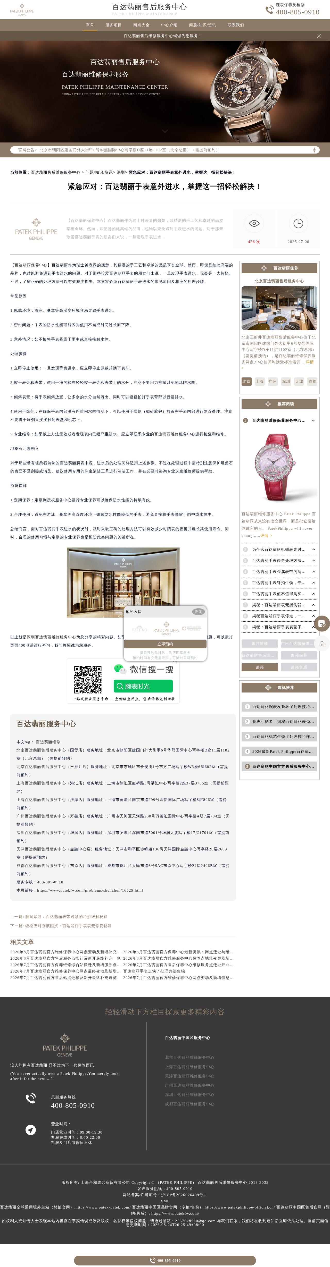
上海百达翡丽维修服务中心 (189, 1067)
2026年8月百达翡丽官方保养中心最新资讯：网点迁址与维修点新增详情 (188, 952)
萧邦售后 (299, 667)
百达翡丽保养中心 (30, 265)
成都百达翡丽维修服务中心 (189, 1104)
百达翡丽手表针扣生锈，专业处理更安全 (289, 583)
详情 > (266, 536)
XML (165, 1201)
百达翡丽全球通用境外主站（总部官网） (37, 1207)
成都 (312, 381)
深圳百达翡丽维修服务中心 (51, 637)
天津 (299, 381)
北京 (246, 381)
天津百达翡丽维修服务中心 (189, 1076)
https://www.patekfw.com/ (175, 1213)
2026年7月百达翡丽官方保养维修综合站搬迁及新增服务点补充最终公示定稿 (80, 965)
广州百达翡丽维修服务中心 (189, 1085)
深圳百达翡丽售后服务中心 (41, 833)
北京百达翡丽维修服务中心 (189, 1057)
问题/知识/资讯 (202, 25)
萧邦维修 (260, 643)
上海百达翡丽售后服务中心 (41, 783)
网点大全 (141, 25)
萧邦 (260, 667)
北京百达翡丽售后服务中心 (41, 750)
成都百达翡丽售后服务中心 (41, 866)
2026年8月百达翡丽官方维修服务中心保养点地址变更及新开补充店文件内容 (193, 958)
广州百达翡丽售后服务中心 (41, 816)
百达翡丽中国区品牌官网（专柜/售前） (167, 1207)
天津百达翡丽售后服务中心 (41, 849)
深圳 (121, 172)
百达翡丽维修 (166, 434)
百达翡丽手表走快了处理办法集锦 (154, 971)
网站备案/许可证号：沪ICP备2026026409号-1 (165, 1195)
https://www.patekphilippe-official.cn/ (240, 1207)
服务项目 (113, 25)
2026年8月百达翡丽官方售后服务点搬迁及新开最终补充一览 (65, 958)
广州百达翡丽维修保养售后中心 (299, 643)
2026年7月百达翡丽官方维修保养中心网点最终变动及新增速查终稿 (71, 971)
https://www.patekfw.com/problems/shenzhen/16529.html (90, 890)
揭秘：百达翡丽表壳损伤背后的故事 (285, 605)
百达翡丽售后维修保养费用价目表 (260, 655)
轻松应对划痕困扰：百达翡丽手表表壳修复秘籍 (68, 926)
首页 (90, 24)
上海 (259, 381)
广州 (273, 381)
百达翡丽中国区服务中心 (187, 1038)
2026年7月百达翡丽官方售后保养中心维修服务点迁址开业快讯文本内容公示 (193, 965)
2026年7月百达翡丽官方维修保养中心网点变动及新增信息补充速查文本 (188, 978)
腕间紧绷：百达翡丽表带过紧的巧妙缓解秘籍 (66, 917)
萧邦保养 (299, 655)
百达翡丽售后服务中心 (149, 7)
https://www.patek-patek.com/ (103, 1207)
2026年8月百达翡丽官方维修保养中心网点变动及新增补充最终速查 (71, 952)
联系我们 (236, 25)
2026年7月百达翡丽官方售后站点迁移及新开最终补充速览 (63, 978)
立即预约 (165, 644)
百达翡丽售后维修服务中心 (55, 172)
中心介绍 (169, 25)
